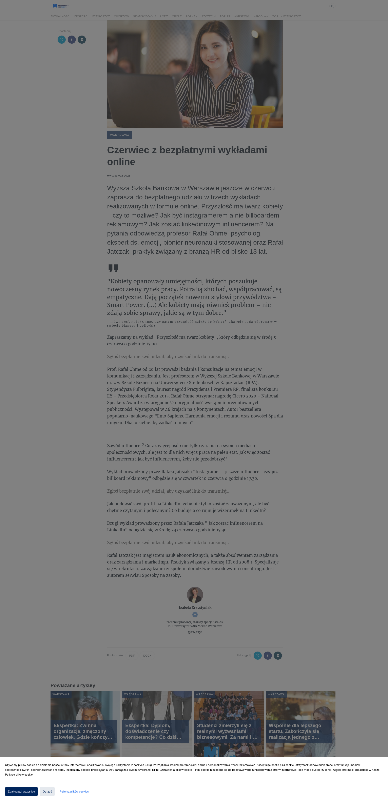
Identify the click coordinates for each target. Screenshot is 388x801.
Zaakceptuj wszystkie (21, 791)
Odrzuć (47, 791)
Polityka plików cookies (74, 791)
